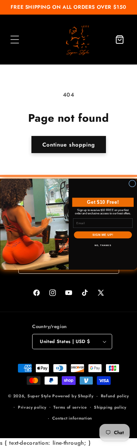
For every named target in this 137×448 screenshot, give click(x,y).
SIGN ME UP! (102, 234)
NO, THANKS (102, 245)
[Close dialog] (132, 183)
